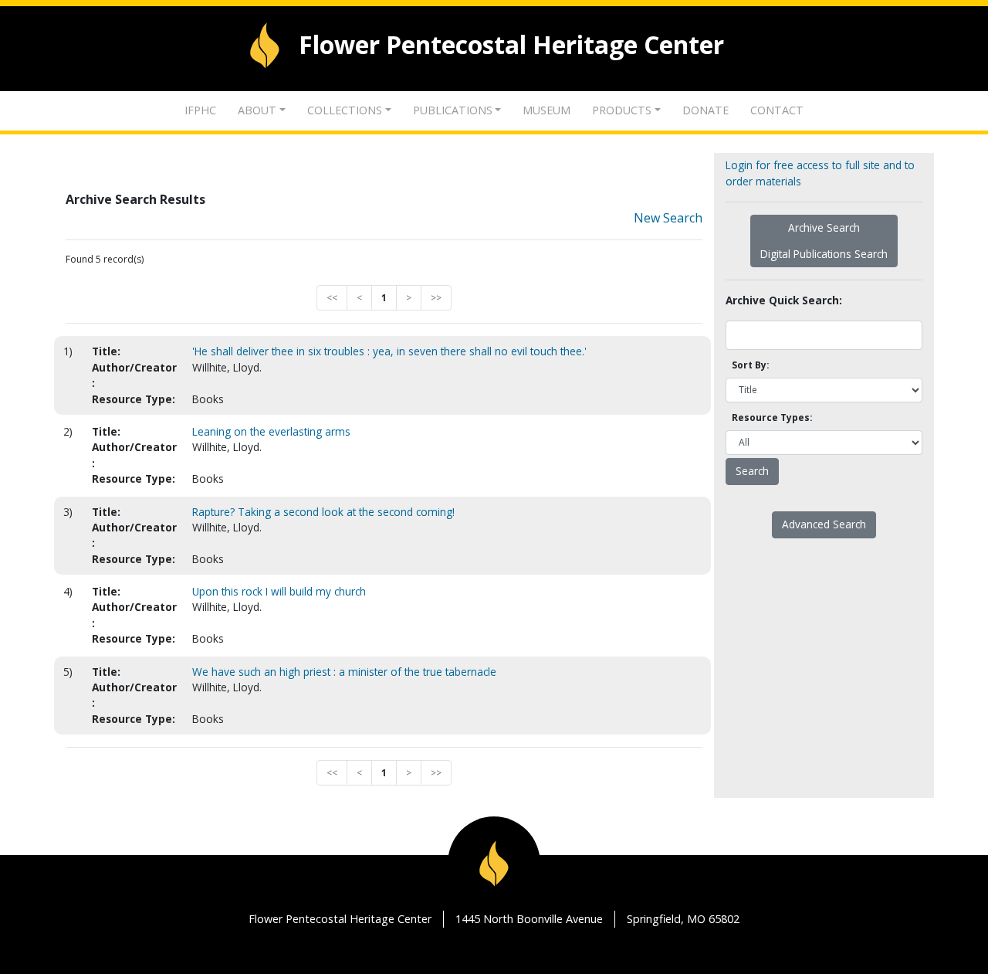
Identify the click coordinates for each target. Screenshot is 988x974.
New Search (668, 217)
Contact (777, 110)
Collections (344, 110)
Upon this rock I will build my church (279, 591)
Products (621, 110)
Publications (452, 110)
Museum (546, 110)
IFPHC (200, 110)
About (257, 110)
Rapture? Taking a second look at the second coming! (323, 511)
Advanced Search (824, 524)
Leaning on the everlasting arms (271, 431)
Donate (705, 110)
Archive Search (824, 227)
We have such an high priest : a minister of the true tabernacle (344, 671)
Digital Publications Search (824, 253)
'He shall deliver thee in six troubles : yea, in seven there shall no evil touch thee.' (389, 351)
